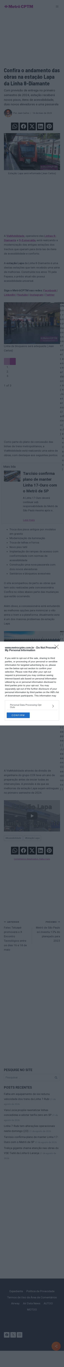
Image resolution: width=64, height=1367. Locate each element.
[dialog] (32, 683)
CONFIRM (18, 715)
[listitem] (32, 706)
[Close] (57, 648)
